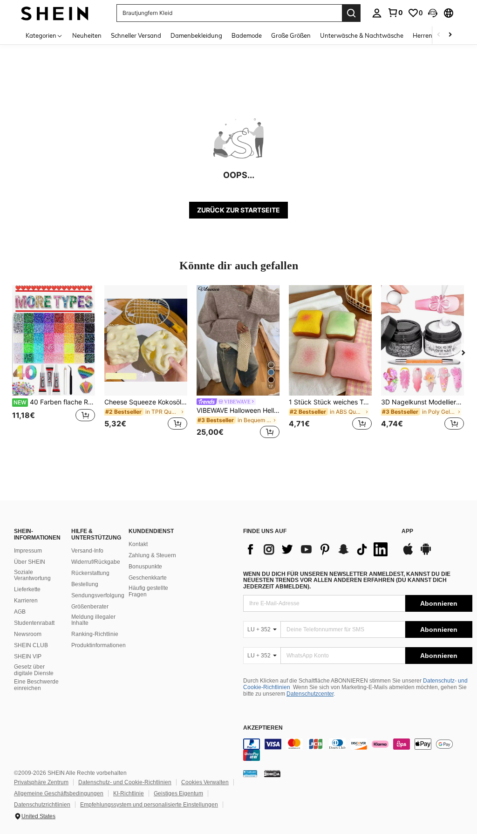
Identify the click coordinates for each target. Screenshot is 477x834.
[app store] (408, 553)
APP (407, 531)
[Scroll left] (439, 35)
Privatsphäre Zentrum (41, 782)
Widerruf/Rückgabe (95, 562)
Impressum (28, 550)
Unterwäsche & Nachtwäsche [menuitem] (361, 35)
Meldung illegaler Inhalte (93, 620)
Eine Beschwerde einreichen (36, 684)
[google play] (425, 553)
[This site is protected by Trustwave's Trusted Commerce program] (250, 773)
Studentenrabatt (34, 623)
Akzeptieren (263, 728)
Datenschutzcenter (310, 693)
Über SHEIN (29, 562)
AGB (20, 611)
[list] (317, 549)
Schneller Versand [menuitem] (136, 35)
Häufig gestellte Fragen (148, 591)
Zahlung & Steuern (152, 555)
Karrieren (26, 600)
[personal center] (376, 13)
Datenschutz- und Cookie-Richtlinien (124, 782)
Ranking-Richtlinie (94, 634)
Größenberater (90, 606)
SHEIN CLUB (31, 645)
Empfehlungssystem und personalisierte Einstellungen (149, 804)
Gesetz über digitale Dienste (34, 670)
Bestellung (84, 584)
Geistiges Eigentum (178, 793)
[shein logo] (55, 12)
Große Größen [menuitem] (291, 35)
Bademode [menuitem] (247, 35)
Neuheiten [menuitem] (87, 35)
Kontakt (138, 544)
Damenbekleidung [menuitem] (196, 35)
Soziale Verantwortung (32, 575)
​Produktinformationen (98, 645)
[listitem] (53, 363)
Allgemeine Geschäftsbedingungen (58, 793)
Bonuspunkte (145, 566)
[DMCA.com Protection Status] (272, 773)
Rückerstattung (90, 573)
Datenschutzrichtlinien (42, 804)
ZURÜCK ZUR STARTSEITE (238, 210)
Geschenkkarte (148, 577)
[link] (395, 12)
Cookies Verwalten (205, 782)
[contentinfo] (357, 749)
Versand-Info (87, 550)
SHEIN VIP (27, 656)
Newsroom (27, 634)
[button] (432, 13)
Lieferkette (27, 589)
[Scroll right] (450, 35)
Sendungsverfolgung (97, 595)
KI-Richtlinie (128, 793)
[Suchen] (351, 13)
